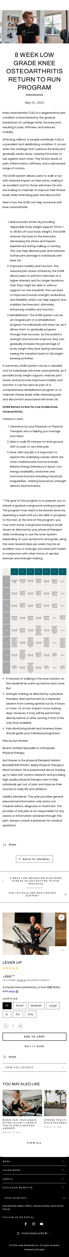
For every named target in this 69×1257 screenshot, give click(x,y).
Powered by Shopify (34, 1249)
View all (34, 1143)
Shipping (21, 980)
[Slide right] (62, 950)
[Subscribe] (64, 1198)
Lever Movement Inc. (28, 1245)
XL (8, 1015)
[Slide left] (53, 950)
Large (54, 1006)
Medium (38, 1006)
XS (8, 1006)
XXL (19, 1015)
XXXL (32, 1015)
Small (21, 1006)
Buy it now (34, 1046)
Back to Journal (36, 859)
